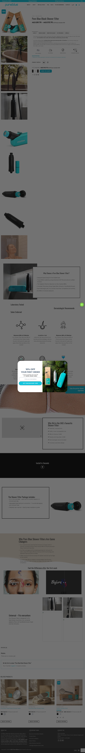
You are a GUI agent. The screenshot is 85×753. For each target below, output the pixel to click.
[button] (82, 304)
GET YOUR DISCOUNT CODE (30, 383)
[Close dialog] (65, 363)
